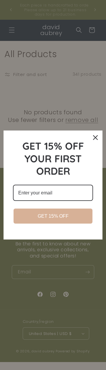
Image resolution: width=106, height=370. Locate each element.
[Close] (95, 138)
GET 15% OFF (53, 216)
